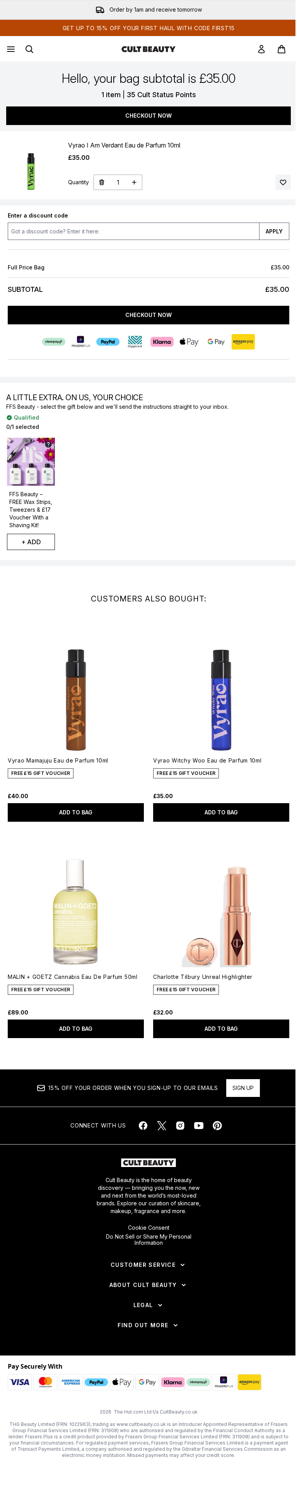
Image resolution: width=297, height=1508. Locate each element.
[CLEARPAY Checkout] (54, 342)
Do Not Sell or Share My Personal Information (148, 1240)
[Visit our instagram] (180, 1125)
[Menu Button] (10, 49)
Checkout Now (148, 115)
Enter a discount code (38, 215)
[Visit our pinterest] (217, 1125)
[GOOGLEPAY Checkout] (216, 342)
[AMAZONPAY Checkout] (243, 342)
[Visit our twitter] (161, 1125)
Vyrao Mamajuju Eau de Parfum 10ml (58, 760)
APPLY (274, 231)
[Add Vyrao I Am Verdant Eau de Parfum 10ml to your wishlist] (283, 182)
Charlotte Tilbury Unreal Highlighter (203, 976)
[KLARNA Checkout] (162, 342)
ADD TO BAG (75, 812)
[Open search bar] (29, 49)
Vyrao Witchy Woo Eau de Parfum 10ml (207, 760)
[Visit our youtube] (198, 1125)
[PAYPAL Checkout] (108, 342)
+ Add (31, 542)
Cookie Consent (148, 1228)
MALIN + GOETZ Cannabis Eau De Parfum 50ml (73, 976)
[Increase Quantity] (134, 182)
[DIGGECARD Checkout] (135, 342)
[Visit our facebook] (143, 1125)
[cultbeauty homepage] (148, 49)
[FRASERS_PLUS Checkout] (81, 342)
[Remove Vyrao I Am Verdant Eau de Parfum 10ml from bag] (101, 182)
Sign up (243, 1088)
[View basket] (281, 49)
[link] (261, 49)
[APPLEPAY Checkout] (189, 342)
